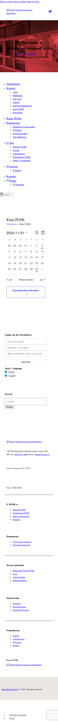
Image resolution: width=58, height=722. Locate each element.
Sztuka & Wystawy (21, 610)
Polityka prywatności (22, 542)
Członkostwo (18, 639)
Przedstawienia (19, 607)
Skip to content (6, 1)
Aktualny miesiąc (26, 279)
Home (18, 53)
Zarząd (16, 636)
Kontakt (16, 519)
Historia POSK (19, 510)
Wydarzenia (30, 53)
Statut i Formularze (21, 516)
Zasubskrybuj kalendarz (25, 290)
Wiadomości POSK (21, 513)
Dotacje (16, 645)
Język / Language (13, 368)
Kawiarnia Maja (20, 580)
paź (10, 279)
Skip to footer (33, 1)
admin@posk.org (42, 454)
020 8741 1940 (21, 454)
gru (41, 279)
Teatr (15, 574)
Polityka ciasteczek (21, 545)
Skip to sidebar (20, 1)
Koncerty (17, 603)
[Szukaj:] (26, 401)
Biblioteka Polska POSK (23, 570)
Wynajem (17, 642)
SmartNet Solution (10, 689)
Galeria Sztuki (19, 577)
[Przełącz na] (11, 180)
